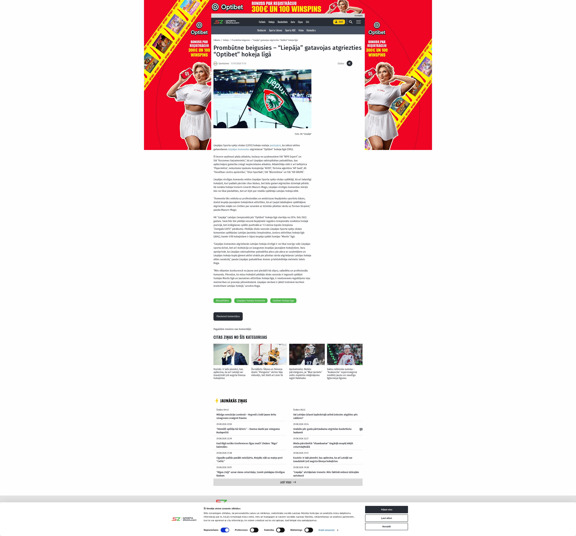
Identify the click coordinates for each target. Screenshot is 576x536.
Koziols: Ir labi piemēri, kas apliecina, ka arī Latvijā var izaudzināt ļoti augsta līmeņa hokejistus (229, 374)
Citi (307, 22)
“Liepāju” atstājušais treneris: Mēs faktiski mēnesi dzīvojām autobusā (326, 474)
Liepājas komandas (238, 149)
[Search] (350, 21)
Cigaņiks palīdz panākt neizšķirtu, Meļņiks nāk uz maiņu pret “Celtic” (249, 459)
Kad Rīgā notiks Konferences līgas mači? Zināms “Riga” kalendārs (247, 445)
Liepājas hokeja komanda (251, 300)
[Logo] (226, 22)
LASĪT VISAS (285, 482)
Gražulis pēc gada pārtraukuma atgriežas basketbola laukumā (322, 431)
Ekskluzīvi (261, 30)
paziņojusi (275, 145)
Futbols (262, 22)
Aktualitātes (222, 300)
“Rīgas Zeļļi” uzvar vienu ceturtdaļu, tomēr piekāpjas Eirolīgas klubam (250, 474)
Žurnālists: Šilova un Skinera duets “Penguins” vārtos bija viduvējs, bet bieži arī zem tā (267, 372)
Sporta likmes (275, 30)
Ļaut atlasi (386, 518)
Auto (293, 22)
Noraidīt (386, 526)
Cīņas (300, 22)
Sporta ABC (290, 30)
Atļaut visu (386, 509)
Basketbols (283, 22)
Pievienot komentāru (228, 316)
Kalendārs (311, 30)
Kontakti (359, 15)
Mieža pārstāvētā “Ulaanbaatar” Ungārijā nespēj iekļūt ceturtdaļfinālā (323, 445)
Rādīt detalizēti (326, 530)
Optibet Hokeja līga (283, 300)
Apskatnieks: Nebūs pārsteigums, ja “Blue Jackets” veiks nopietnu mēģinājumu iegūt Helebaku (305, 374)
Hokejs (271, 22)
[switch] (254, 530)
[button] (359, 352)
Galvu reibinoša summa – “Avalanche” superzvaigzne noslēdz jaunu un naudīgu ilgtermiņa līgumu (342, 374)
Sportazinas (224, 63)
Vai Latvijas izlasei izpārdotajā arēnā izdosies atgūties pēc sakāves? (325, 416)
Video (301, 30)
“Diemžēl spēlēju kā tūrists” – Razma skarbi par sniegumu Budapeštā (248, 431)
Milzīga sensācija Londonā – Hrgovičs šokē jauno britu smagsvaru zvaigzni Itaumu (246, 416)
